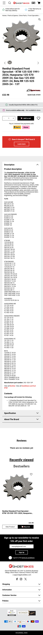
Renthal (12, 386)
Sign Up (21, 552)
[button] (33, 3)
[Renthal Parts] (34, 90)
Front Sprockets (33, 15)
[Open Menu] (4, 3)
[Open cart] (39, 3)
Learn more (22, 144)
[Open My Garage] (33, 3)
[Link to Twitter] (25, 579)
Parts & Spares (13, 15)
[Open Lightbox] (38, 18)
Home (4, 15)
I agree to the (23, 558)
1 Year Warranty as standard (11, 9)
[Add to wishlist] (38, 118)
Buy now (27, 527)
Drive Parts (23, 15)
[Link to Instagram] (21, 579)
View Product (10, 527)
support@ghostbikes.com (22, 575)
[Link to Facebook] (17, 579)
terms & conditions (28, 558)
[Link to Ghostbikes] (21, 3)
